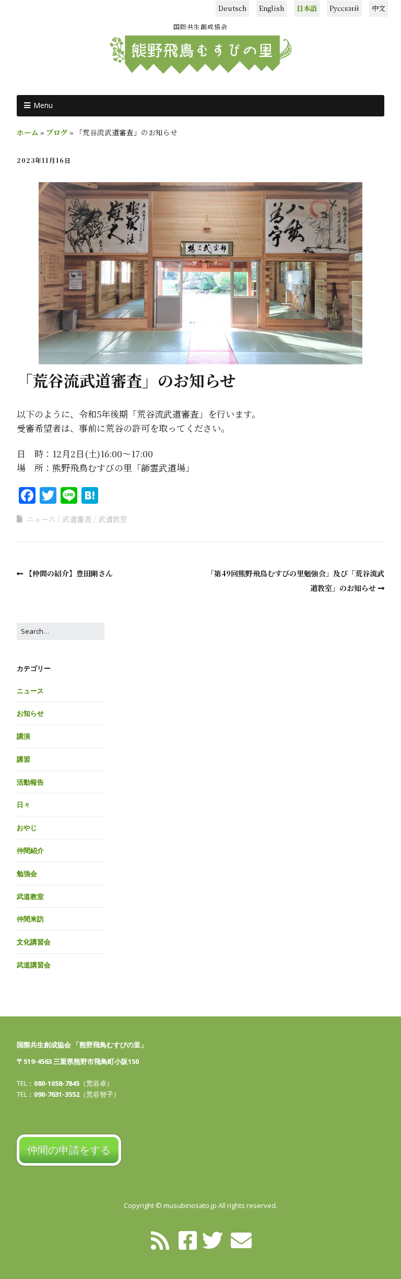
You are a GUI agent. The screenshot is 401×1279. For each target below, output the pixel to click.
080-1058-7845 (56, 1083)
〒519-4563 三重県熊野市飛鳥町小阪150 (78, 1061)
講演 (23, 736)
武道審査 (76, 519)
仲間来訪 (30, 918)
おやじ (27, 827)
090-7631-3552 (56, 1094)
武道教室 (112, 519)
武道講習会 (34, 964)
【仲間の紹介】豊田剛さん (69, 573)
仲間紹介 (30, 850)
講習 (23, 759)
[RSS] (160, 1239)
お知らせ (30, 713)
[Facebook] (188, 1239)
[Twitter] (212, 1239)
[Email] (241, 1239)
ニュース (41, 519)
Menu (43, 105)
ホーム (28, 132)
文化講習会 (34, 941)
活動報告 (30, 782)
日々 (23, 804)
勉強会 (27, 873)
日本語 (307, 8)
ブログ (57, 132)
